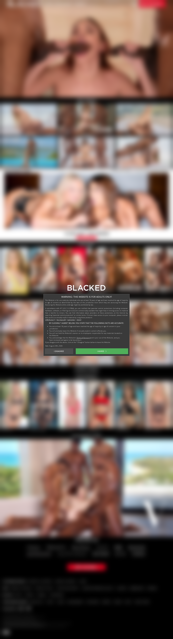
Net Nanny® (61, 320)
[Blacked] (86, 289)
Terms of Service (83, 338)
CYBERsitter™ (50, 320)
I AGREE (100, 351)
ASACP (79, 320)
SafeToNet (71, 320)
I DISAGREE (59, 351)
